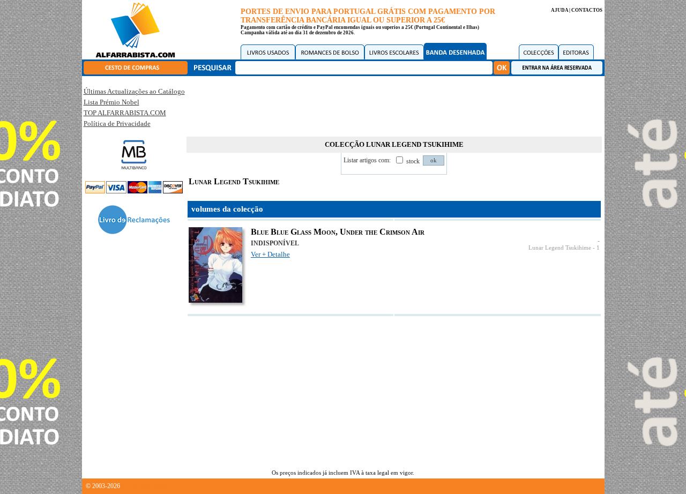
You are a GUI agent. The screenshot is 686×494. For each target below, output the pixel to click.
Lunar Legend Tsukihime (559, 248)
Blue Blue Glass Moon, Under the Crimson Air (337, 231)
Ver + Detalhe (270, 254)
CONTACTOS (586, 10)
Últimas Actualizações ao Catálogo (134, 91)
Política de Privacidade (117, 123)
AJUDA (559, 10)
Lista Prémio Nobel (111, 102)
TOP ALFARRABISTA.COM (125, 113)
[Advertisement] (394, 104)
